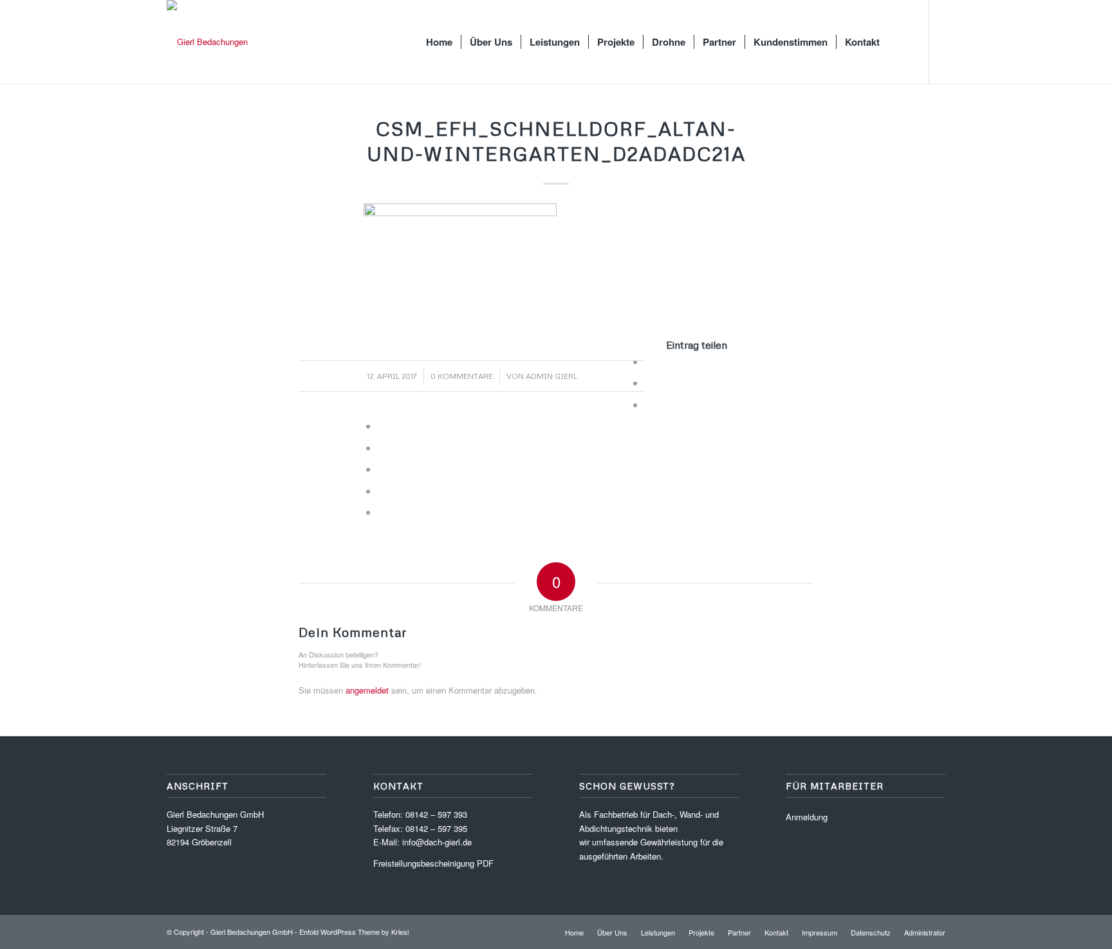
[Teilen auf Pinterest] (649, 404)
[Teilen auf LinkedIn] (381, 425)
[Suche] (900, 42)
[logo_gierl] (207, 42)
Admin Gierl (551, 376)
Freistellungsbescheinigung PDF (433, 863)
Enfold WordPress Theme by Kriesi (354, 931)
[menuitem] (439, 42)
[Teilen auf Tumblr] (381, 447)
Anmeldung (807, 817)
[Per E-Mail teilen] (381, 512)
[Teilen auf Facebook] (649, 361)
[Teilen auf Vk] (381, 468)
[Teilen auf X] (649, 382)
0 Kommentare (462, 376)
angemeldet (367, 690)
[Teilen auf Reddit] (381, 490)
